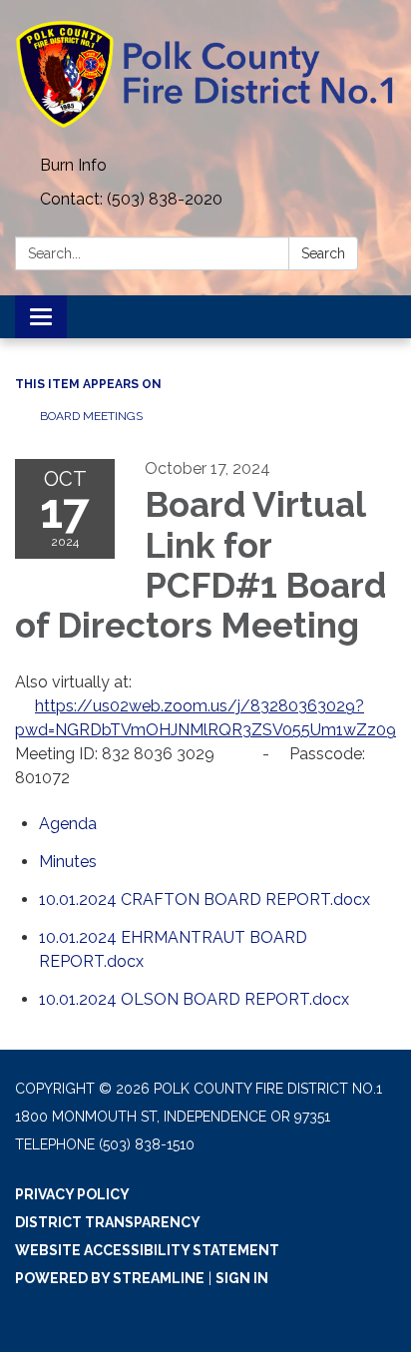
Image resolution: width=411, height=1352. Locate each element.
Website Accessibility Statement (147, 1250)
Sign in (241, 1278)
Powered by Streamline (110, 1278)
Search (323, 253)
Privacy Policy (72, 1194)
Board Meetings (91, 416)
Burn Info (73, 165)
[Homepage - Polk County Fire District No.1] (205, 74)
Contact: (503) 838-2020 (131, 199)
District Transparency (108, 1222)
